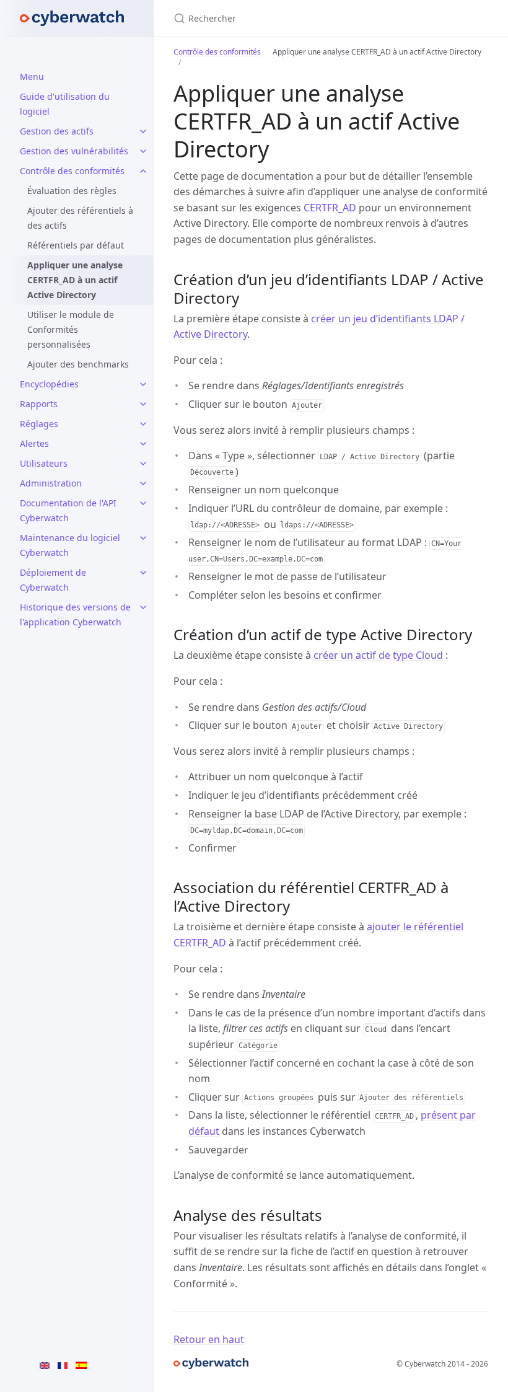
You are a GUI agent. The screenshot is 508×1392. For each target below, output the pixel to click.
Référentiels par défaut (75, 245)
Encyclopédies (49, 384)
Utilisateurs (44, 463)
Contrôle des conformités (72, 171)
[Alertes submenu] (143, 444)
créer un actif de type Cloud (378, 655)
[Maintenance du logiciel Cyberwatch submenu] (143, 538)
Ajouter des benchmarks (78, 364)
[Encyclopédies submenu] (143, 384)
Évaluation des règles (71, 190)
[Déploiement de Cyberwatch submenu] (143, 573)
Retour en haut (208, 1339)
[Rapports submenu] (143, 404)
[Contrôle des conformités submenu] (143, 171)
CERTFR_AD (330, 207)
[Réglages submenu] (143, 424)
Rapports (39, 404)
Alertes (34, 443)
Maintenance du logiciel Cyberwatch (70, 545)
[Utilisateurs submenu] (143, 464)
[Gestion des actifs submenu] (143, 131)
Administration (51, 483)
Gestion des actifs (57, 131)
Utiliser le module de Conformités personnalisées (70, 329)
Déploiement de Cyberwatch (53, 579)
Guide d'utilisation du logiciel (65, 103)
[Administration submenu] (143, 483)
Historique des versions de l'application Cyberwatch (75, 614)
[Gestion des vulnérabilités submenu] (143, 151)
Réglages (39, 423)
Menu (32, 76)
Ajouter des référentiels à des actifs (80, 218)
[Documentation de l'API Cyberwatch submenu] (143, 503)
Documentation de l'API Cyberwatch (68, 510)
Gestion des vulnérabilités (74, 151)
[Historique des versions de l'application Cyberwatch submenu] (143, 607)
